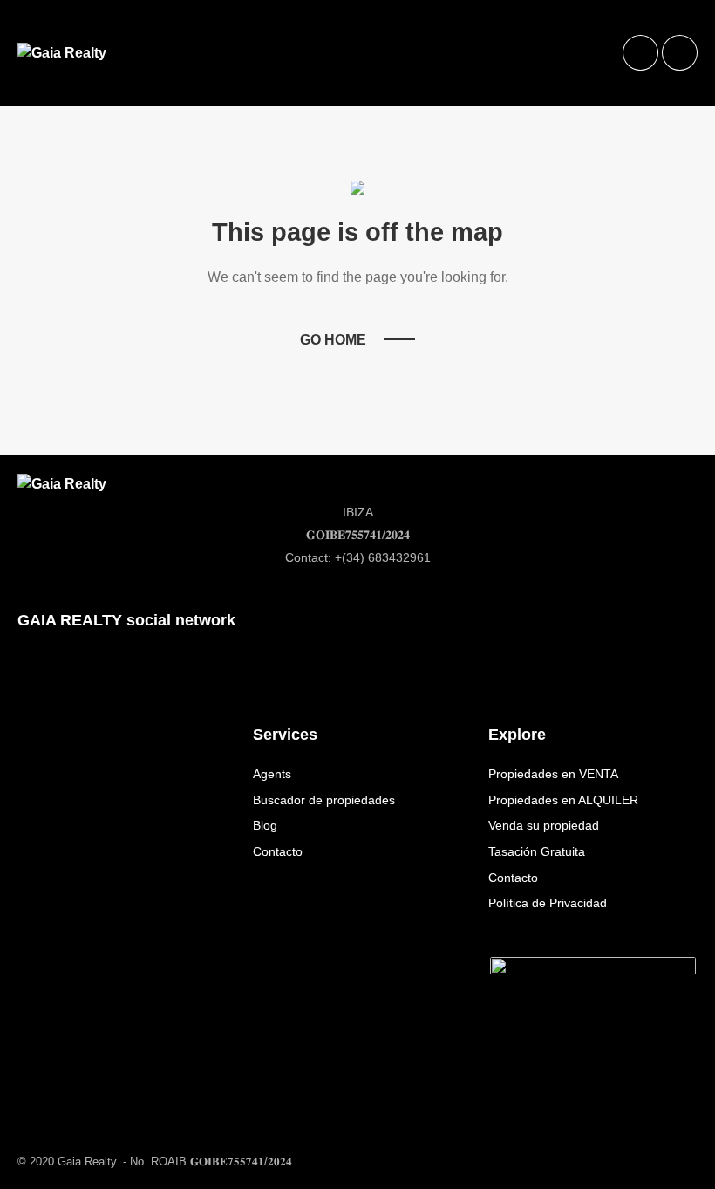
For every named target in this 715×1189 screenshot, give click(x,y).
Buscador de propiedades (324, 800)
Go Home (333, 339)
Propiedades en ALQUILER (563, 800)
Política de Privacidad (547, 903)
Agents (272, 774)
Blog (265, 825)
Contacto (278, 851)
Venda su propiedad (543, 825)
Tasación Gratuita (536, 851)
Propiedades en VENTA (553, 774)
